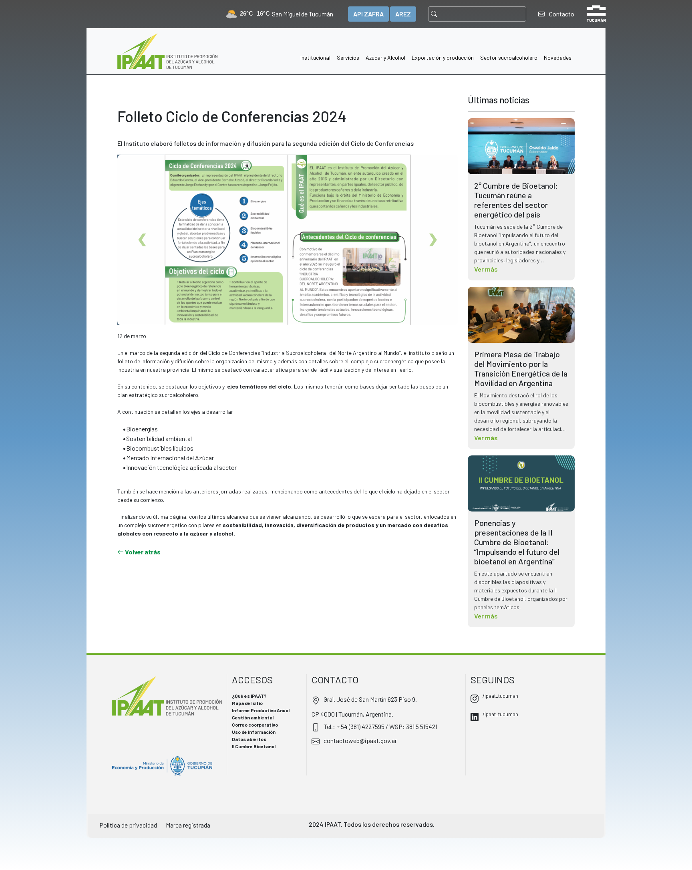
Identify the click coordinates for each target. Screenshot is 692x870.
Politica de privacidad (128, 825)
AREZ (403, 14)
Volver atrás (142, 552)
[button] (315, 51)
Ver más (486, 269)
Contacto (561, 14)
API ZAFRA (368, 14)
